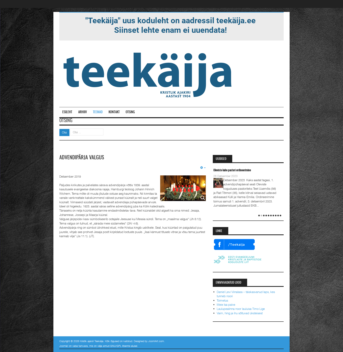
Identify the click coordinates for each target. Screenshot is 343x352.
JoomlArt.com (156, 341)
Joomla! (63, 345)
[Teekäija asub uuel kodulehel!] (170, 25)
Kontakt (114, 112)
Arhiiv (82, 112)
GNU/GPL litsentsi (120, 345)
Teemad (98, 112)
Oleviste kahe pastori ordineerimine (232, 170)
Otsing (130, 112)
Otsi (64, 132)
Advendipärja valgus (81, 157)
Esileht (67, 112)
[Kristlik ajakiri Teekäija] (148, 74)
